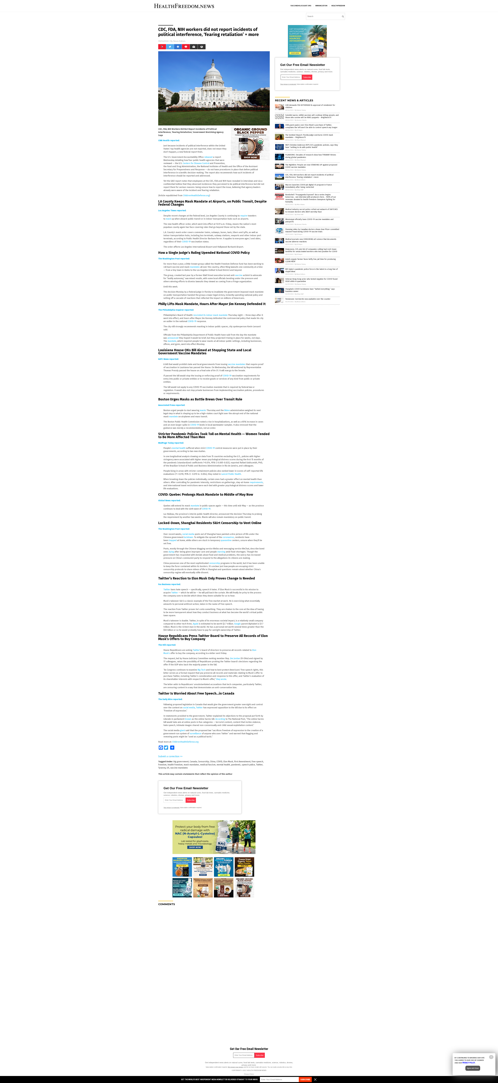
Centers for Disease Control (196, 163)
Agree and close (473, 1068)
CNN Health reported (168, 140)
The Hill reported (166, 645)
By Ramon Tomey (300, 110)
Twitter (166, 589)
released (208, 157)
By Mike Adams (300, 204)
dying (171, 552)
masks (203, 410)
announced (173, 338)
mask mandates (191, 764)
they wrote (221, 679)
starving (221, 552)
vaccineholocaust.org (300, 6)
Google (237, 624)
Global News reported (169, 500)
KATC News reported (168, 359)
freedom (162, 764)
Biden (227, 410)
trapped (173, 540)
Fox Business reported (169, 584)
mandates (195, 267)
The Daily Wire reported (170, 699)
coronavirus (228, 537)
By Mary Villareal (300, 140)
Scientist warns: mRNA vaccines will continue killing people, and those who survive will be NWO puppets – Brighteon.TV (312, 116)
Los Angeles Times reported (172, 210)
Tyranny (162, 768)
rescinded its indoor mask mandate (210, 315)
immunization (321, 6)
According (220, 719)
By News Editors (300, 180)
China (212, 761)
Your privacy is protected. (172, 807)
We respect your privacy (235, 1067)
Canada (193, 761)
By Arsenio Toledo (301, 120)
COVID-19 (186, 241)
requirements (256, 482)
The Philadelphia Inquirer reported (175, 310)
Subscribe (305, 1079)
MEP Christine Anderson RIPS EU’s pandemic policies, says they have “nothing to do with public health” (311, 146)
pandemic (236, 764)
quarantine (226, 540)
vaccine (239, 275)
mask (168, 219)
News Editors (179, 41)
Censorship (203, 761)
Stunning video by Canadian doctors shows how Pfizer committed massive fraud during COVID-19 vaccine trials (312, 230)
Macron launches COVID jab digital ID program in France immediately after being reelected (308, 186)
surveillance (195, 733)
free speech (257, 761)
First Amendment (242, 761)
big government (181, 761)
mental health (178, 448)
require (243, 215)
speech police (248, 764)
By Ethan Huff (299, 190)
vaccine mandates (236, 364)
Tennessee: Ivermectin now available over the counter (307, 299)
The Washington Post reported (173, 258)
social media (188, 534)
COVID (219, 761)
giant (182, 730)
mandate (172, 341)
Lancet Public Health (231, 474)
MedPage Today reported (170, 443)
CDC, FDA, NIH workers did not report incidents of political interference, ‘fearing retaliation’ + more (309, 176)
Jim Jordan (235, 658)
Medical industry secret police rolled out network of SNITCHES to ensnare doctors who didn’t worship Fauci (311, 210)
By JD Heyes (298, 130)
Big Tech (202, 670)
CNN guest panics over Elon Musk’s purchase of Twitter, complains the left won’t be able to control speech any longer (311, 126)
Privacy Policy (249, 1074)
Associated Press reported (171, 405)
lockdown (188, 537)
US (168, 768)
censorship (214, 563)
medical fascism (208, 764)
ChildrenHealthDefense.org (196, 195)
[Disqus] (214, 940)
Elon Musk (228, 761)
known (188, 719)
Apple (195, 624)
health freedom (175, 764)
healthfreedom (338, 6)
